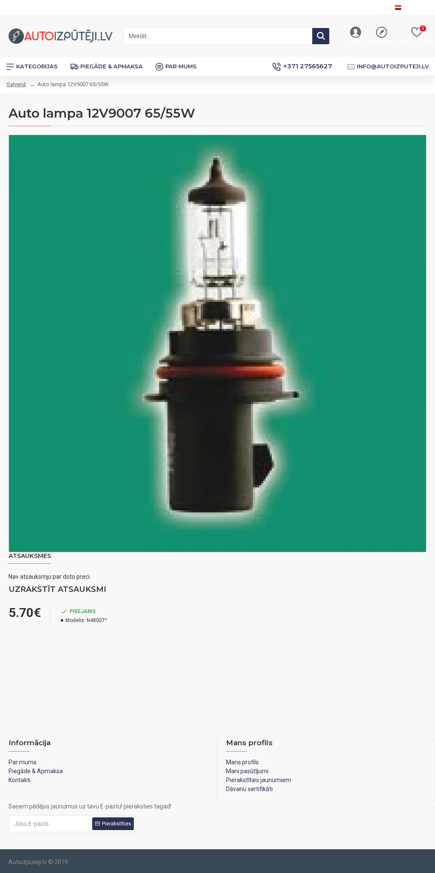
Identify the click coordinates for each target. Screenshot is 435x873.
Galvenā (16, 84)
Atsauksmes (29, 556)
